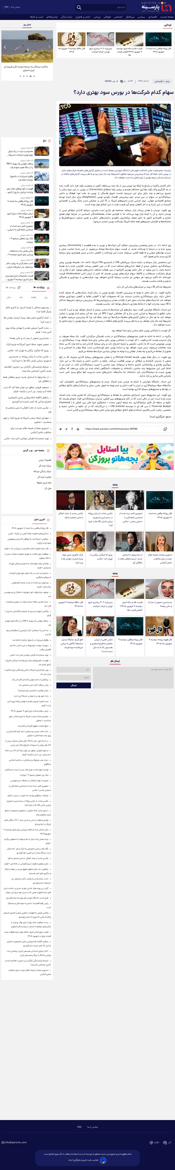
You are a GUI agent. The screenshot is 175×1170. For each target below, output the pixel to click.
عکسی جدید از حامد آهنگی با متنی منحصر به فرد (70, 515)
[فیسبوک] (72, 429)
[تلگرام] (66, 429)
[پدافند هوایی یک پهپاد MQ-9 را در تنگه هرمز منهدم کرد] (41, 164)
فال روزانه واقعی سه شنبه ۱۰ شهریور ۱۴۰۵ (158, 50)
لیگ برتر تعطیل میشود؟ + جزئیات (21, 240)
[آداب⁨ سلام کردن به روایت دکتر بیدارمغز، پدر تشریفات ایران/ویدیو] (41, 264)
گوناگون (168, 25)
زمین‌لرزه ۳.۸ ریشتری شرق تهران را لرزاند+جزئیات (100, 50)
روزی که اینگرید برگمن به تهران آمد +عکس (101, 557)
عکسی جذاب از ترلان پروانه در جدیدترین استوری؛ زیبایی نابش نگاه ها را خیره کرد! (100, 519)
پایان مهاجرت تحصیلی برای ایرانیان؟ (33, 690)
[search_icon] (79, 8)
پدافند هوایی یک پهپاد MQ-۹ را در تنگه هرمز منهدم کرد (20, 165)
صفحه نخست (167, 17)
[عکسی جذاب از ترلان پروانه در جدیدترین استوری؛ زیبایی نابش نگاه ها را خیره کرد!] (100, 500)
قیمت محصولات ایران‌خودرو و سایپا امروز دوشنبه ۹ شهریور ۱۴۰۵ (19, 277)
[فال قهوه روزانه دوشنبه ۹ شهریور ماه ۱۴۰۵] (159, 626)
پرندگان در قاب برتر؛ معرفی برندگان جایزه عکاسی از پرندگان (26, 68)
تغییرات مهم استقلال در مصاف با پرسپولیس (29, 780)
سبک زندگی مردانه (42, 471)
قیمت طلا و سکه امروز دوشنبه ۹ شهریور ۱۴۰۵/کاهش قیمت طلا (129, 52)
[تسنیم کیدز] (115, 458)
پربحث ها (11, 288)
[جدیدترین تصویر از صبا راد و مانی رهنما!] (159, 589)
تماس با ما (15, 7)
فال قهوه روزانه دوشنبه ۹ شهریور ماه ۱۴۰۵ (160, 642)
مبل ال (48, 488)
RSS (6, 7)
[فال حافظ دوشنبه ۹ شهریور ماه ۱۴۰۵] (71, 39)
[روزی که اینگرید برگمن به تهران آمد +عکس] (100, 541)
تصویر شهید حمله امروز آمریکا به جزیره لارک (27, 344)
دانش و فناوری (83, 17)
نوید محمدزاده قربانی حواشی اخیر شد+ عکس (26, 439)
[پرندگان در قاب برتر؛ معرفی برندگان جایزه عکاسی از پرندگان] (27, 46)
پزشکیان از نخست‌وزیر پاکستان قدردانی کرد (30, 679)
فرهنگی (107, 17)
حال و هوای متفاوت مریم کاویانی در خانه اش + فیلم (26, 864)
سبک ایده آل (45, 466)
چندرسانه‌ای (52, 17)
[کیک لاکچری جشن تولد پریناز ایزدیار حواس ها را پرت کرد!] (70, 541)
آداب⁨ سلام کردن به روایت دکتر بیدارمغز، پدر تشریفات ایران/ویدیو (19, 265)
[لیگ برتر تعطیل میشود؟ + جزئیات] (41, 239)
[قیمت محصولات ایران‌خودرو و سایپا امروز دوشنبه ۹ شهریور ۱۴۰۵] (41, 276)
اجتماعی (118, 17)
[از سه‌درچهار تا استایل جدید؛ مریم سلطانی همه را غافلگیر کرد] (130, 541)
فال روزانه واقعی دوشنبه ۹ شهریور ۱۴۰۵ (130, 642)
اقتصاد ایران (45, 460)
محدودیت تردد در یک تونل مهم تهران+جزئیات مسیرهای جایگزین (20, 153)
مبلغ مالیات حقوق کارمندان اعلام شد (33, 726)
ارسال (74, 685)
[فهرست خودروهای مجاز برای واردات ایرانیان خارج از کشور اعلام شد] (41, 189)
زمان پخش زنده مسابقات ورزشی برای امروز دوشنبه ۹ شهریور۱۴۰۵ (20, 253)
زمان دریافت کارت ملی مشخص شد (33, 685)
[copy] (165, 429)
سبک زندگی (67, 17)
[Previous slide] (5, 47)
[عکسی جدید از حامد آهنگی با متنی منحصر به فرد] (70, 500)
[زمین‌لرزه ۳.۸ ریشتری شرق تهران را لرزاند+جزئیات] (100, 39)
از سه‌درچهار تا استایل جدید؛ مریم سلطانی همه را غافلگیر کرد (130, 559)
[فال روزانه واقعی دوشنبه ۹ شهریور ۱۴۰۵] (130, 626)
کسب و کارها (37, 17)
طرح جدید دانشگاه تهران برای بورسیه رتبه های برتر (27, 898)
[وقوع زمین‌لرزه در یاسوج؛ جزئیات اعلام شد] (41, 176)
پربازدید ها (38, 287)
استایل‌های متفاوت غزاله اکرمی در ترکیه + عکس (28, 533)
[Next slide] (49, 47)
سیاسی (142, 17)
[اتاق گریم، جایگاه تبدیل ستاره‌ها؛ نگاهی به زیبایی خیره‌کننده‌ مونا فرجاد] (70, 626)
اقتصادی (153, 17)
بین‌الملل (130, 17)
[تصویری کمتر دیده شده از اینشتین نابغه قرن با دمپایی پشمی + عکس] (130, 500)
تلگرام (156, 1142)
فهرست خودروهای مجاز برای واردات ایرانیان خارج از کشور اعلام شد (20, 190)
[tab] (34, 76)
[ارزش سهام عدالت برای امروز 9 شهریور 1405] (41, 214)
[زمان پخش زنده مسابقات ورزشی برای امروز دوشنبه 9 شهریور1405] (41, 251)
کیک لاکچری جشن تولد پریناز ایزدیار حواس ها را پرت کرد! (72, 559)
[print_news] (78, 429)
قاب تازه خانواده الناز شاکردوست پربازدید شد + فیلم (26, 548)
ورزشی (97, 17)
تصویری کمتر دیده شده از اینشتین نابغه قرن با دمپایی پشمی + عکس (130, 517)
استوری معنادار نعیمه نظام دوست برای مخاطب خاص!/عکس (160, 559)
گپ (169, 1142)
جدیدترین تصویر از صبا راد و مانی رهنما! (160, 604)
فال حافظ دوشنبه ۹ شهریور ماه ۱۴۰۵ (71, 50)
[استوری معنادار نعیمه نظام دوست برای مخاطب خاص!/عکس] (159, 541)
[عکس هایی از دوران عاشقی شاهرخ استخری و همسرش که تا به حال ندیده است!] (100, 626)
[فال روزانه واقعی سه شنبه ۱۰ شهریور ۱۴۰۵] (158, 39)
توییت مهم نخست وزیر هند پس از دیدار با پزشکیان (26, 769)
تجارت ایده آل (44, 477)
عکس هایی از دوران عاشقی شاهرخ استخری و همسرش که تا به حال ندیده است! (101, 645)
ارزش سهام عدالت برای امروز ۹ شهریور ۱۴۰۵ (20, 215)
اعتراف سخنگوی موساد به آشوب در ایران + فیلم (28, 795)
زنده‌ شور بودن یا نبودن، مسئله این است (31, 696)
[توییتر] (60, 429)
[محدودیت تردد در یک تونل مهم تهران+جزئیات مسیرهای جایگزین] (41, 152)
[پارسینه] (155, 7)
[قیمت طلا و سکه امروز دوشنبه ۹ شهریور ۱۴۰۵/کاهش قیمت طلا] (129, 39)
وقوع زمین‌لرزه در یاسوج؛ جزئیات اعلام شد (21, 178)
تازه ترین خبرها (44, 483)
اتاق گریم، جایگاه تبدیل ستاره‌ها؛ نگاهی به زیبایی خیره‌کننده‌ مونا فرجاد (72, 643)
